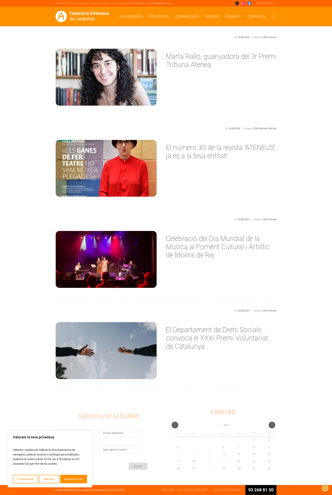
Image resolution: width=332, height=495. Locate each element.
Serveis (212, 16)
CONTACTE (257, 16)
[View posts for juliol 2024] (272, 425)
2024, (265, 37)
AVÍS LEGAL (168, 490)
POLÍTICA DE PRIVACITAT (193, 490)
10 (178, 454)
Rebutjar (49, 479)
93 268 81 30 (141, 3)
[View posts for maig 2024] (175, 425)
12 (208, 454)
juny (223, 425)
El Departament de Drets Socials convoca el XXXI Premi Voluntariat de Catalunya (217, 338)
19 (208, 461)
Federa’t (234, 16)
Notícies (272, 128)
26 (208, 468)
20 (223, 461)
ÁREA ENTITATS (265, 3)
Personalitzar (25, 479)
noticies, (263, 128)
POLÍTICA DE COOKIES (227, 490)
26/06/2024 (243, 37)
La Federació (131, 16)
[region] (50, 459)
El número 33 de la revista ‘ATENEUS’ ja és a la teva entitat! (220, 152)
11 (193, 454)
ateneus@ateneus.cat (160, 3)
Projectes (159, 16)
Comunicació (187, 16)
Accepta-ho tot (73, 479)
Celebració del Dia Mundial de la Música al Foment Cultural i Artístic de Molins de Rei (218, 247)
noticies (272, 37)
